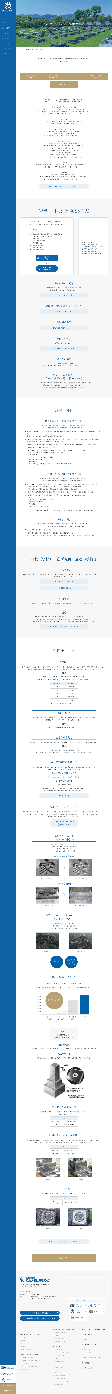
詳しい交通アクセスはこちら (86, 1300)
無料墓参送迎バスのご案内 (61, 1384)
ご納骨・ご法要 (64, 796)
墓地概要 (23, 1346)
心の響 (95, 1311)
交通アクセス (57, 1372)
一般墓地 (56, 1335)
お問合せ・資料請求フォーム (91, 1358)
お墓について (25, 1338)
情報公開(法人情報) (26, 1349)
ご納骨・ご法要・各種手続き (29, 1354)
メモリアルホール (59, 1355)
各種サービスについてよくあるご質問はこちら (64, 1242)
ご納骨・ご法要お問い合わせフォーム (47, 268)
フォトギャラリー (59, 1364)
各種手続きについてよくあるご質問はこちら (64, 626)
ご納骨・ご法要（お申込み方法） (53, 76)
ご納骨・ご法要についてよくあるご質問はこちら (64, 187)
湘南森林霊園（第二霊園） (90, 1345)
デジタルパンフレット (10, 1380)
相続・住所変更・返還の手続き (97, 76)
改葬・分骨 (75, 76)
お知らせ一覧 (86, 1350)
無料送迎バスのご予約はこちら (10, 1368)
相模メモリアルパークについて (29, 1335)
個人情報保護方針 (87, 1363)
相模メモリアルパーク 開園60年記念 (93, 1330)
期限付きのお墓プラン (60, 1341)
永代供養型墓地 (58, 1338)
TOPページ (23, 1330)
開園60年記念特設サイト (10, 1373)
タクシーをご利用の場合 (61, 1381)
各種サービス (64, 84)
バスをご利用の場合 (59, 1378)
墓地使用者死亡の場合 (63, 581)
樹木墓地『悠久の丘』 (60, 1332)
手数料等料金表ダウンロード (63, 328)
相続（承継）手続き (72, 111)
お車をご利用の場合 (59, 1375)
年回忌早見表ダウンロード (63, 348)
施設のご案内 (57, 1346)
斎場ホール (57, 1358)
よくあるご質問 (87, 1368)
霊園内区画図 (58, 1349)
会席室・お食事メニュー (64, 311)
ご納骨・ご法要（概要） (30, 76)
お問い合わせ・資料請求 (7, 1385)
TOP (21, 49)
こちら (70, 791)
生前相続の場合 (63, 588)
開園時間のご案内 (59, 1361)
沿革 (22, 1343)
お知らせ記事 (87, 1353)
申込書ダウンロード (63, 295)
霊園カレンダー (65, 136)
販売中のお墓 (63, 1257)
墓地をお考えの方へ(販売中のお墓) (64, 1330)
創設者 (23, 1340)
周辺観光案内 (58, 1367)
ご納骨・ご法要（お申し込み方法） (31, 1360)
